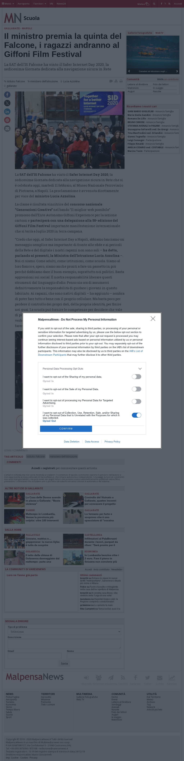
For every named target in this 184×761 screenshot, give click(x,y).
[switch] (136, 376)
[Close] (154, 319)
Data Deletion (71, 441)
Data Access (92, 441)
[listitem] (92, 369)
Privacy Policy (112, 441)
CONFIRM (66, 428)
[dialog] (92, 380)
